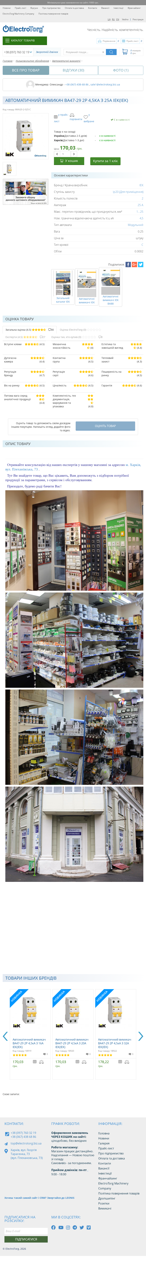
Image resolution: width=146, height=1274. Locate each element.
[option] (30, 1034)
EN (117, 19)
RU (113, 19)
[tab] (30, 330)
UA (109, 19)
